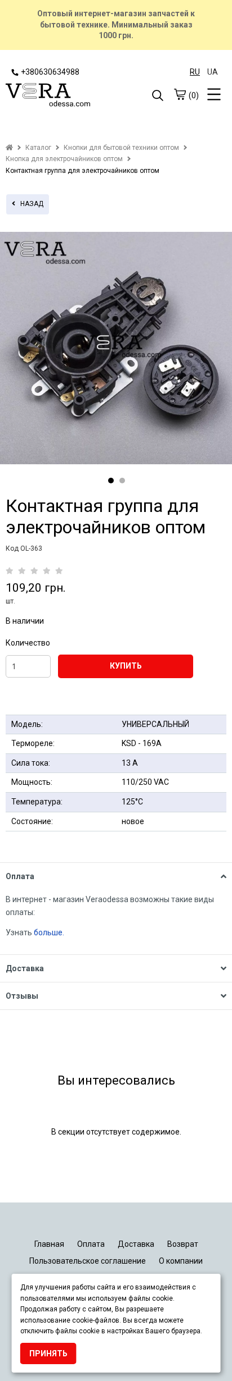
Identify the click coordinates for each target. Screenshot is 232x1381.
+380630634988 (50, 71)
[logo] (61, 96)
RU (195, 71)
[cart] (179, 94)
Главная (49, 1244)
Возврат (182, 1244)
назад (29, 204)
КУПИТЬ (126, 665)
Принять (48, 1353)
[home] (9, 148)
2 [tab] (122, 480)
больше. (50, 932)
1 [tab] (111, 480)
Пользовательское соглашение (87, 1260)
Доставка (136, 1244)
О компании (181, 1260)
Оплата (91, 1244)
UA (212, 71)
